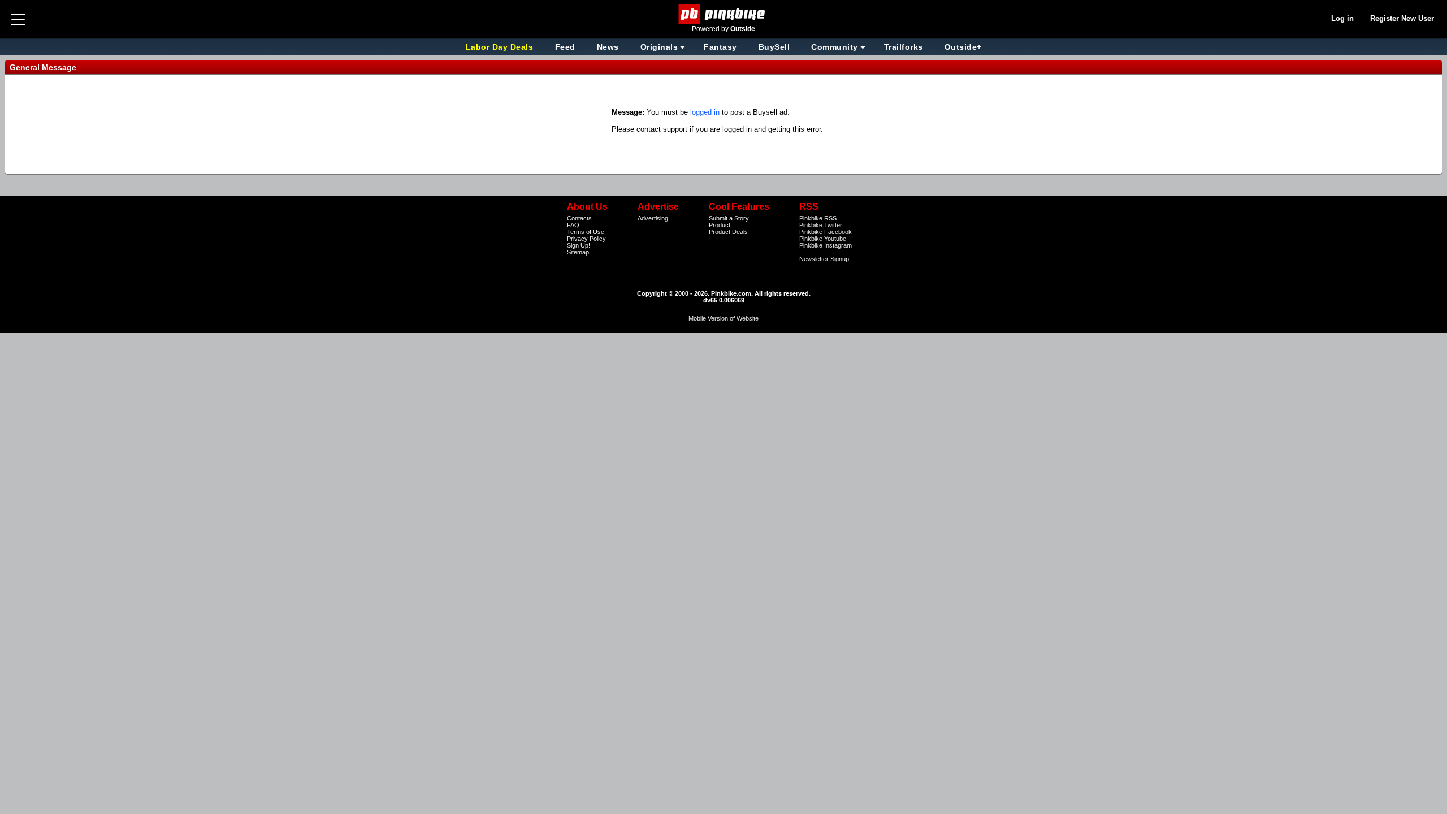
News (608, 46)
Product (719, 225)
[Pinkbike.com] (724, 14)
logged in (705, 112)
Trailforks (903, 46)
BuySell (774, 46)
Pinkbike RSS (818, 218)
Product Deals (728, 231)
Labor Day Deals (501, 46)
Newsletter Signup (824, 259)
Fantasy (720, 46)
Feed (565, 46)
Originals (659, 46)
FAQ (573, 225)
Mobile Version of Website (723, 318)
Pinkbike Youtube (822, 238)
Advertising (653, 218)
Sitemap (578, 252)
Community (834, 46)
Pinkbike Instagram (825, 245)
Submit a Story (729, 218)
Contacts (579, 218)
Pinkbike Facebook (825, 231)
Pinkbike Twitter (820, 225)
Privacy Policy (586, 238)
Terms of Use (585, 231)
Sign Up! (578, 245)
